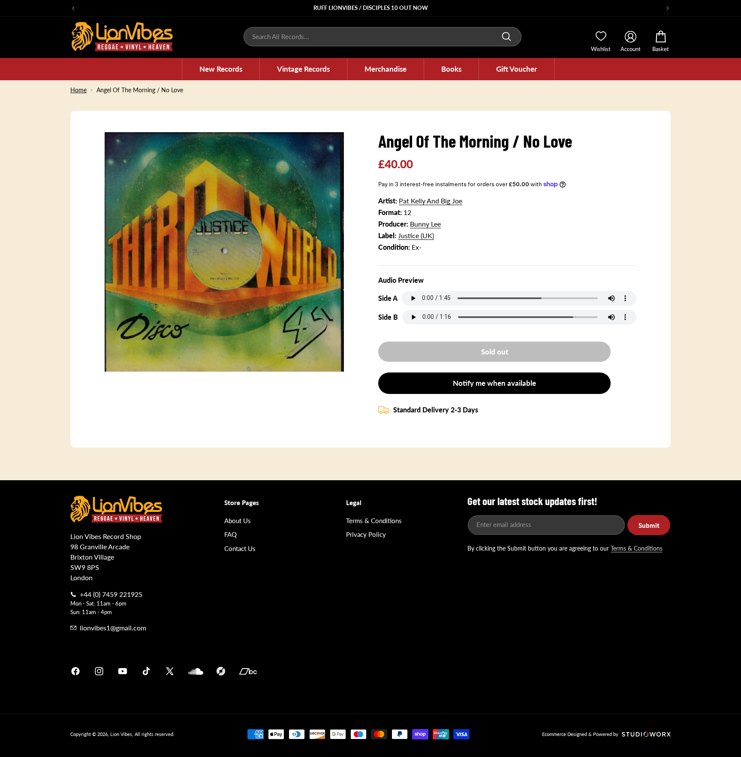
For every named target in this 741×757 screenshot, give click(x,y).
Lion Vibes (121, 734)
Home (78, 90)
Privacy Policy (366, 534)
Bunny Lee (425, 224)
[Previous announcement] (73, 8)
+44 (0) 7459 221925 (111, 594)
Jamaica (471, 671)
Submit (649, 525)
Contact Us (240, 548)
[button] (220, 69)
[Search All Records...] (506, 36)
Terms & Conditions (374, 520)
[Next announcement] (667, 8)
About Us (237, 520)
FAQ (230, 534)
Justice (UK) (416, 235)
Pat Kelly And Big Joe (430, 201)
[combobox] (382, 36)
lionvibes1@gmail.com (113, 628)
